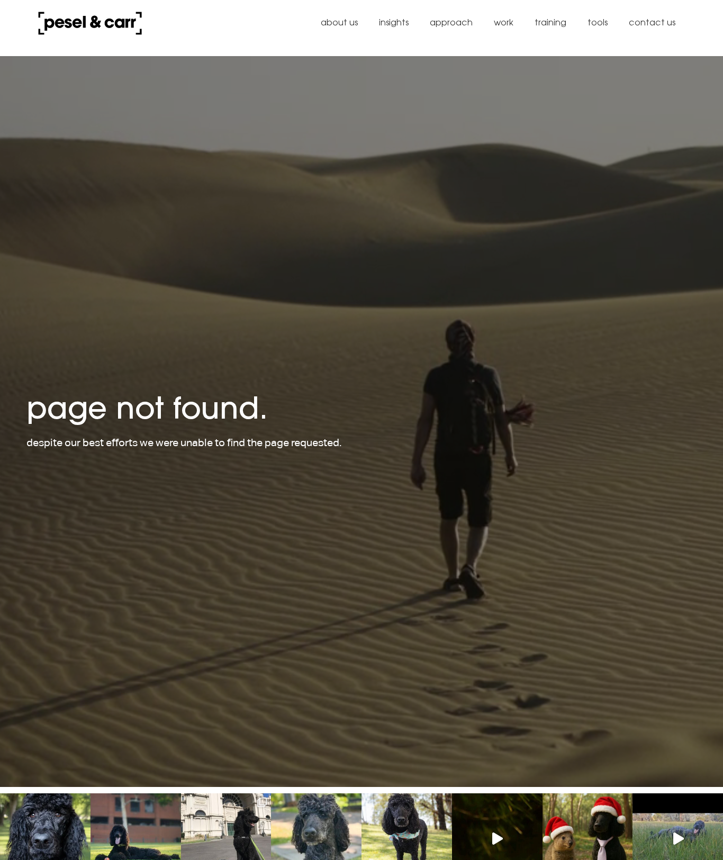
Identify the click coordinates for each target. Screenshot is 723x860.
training (550, 22)
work (503, 22)
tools (598, 22)
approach (451, 22)
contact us (652, 22)
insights (394, 22)
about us (339, 22)
